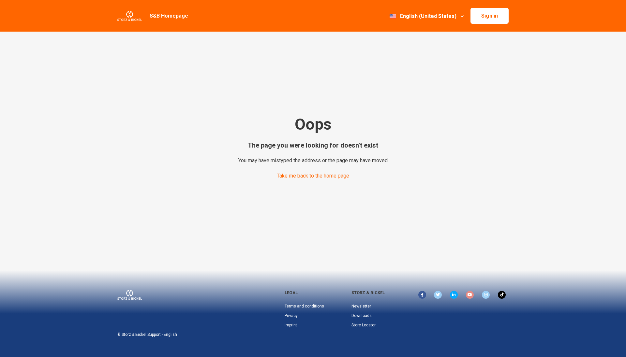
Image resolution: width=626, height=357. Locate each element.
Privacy (291, 315)
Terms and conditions (304, 306)
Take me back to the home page (313, 176)
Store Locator (363, 325)
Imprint (291, 325)
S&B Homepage (169, 16)
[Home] (129, 16)
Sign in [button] (489, 16)
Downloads (361, 315)
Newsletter (361, 306)
